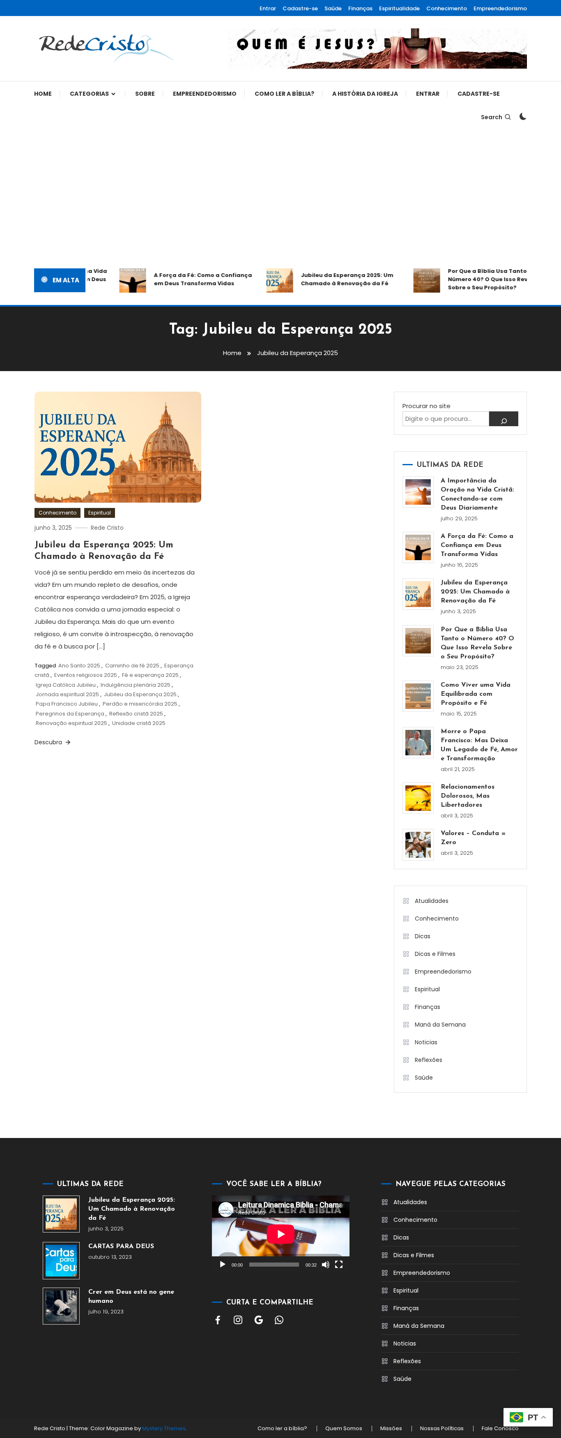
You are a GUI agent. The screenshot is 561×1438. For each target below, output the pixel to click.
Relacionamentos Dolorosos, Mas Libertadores (467, 796)
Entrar (268, 8)
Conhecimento (446, 8)
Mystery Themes (164, 1428)
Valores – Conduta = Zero (473, 838)
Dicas (422, 936)
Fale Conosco (500, 1428)
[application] (280, 1234)
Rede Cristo (107, 528)
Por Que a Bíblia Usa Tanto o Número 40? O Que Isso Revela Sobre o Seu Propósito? (482, 279)
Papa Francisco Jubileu (67, 704)
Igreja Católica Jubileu (66, 685)
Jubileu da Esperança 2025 (140, 694)
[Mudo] (326, 1264)
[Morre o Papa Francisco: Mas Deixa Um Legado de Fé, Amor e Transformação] (418, 742)
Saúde (333, 8)
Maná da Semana (440, 1024)
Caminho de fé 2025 (132, 665)
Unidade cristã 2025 (139, 723)
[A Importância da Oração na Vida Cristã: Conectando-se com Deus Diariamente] (418, 492)
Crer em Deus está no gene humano (131, 1296)
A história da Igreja (365, 94)
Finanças (360, 8)
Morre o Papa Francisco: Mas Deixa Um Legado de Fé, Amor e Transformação (479, 745)
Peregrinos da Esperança (70, 714)
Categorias (89, 94)
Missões (391, 1428)
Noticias (426, 1042)
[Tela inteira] (339, 1264)
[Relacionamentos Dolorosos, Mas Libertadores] (418, 798)
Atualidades (431, 901)
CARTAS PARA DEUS (121, 1246)
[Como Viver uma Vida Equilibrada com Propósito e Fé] (418, 696)
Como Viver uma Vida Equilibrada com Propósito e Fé (475, 694)
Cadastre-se (300, 8)
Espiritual (99, 512)
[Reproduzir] (222, 1264)
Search (491, 117)
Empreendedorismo (500, 8)
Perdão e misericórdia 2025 (140, 704)
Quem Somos (343, 1428)
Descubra (49, 742)
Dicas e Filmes (435, 954)
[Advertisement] (280, 198)
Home (43, 94)
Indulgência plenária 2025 (135, 685)
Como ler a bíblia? (284, 94)
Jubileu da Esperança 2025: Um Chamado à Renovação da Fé (336, 279)
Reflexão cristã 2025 (136, 714)
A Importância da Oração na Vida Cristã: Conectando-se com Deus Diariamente (477, 494)
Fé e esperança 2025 (150, 675)
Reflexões (428, 1060)
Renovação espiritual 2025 (71, 723)
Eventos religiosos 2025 (85, 675)
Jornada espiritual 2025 (67, 694)
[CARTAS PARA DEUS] (61, 1260)
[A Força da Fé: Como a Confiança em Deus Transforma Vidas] (418, 547)
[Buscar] (503, 418)
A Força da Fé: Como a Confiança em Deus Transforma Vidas (192, 279)
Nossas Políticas (442, 1428)
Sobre (145, 94)
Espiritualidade (399, 8)
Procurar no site (426, 406)
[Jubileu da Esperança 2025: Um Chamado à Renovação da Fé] (418, 593)
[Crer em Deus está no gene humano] (61, 1306)
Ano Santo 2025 (79, 665)
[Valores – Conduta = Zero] (418, 844)
